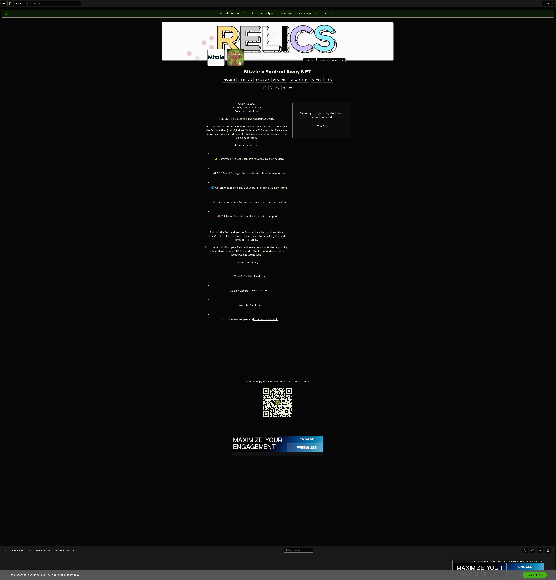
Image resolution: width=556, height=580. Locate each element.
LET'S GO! (328, 13)
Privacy (38, 550)
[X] (271, 87)
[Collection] (290, 87)
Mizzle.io (255, 305)
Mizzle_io (259, 276)
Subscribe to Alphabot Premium (513, 561)
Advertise (59, 550)
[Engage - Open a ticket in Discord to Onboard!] (277, 443)
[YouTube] (548, 550)
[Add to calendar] (264, 87)
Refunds (48, 550)
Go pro (20, 3)
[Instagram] (284, 87)
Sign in (548, 3)
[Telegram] (540, 550)
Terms (30, 550)
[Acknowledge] (547, 13)
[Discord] (277, 87)
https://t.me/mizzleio (265, 319)
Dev (75, 550)
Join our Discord (259, 290)
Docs (69, 550)
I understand (534, 574)
